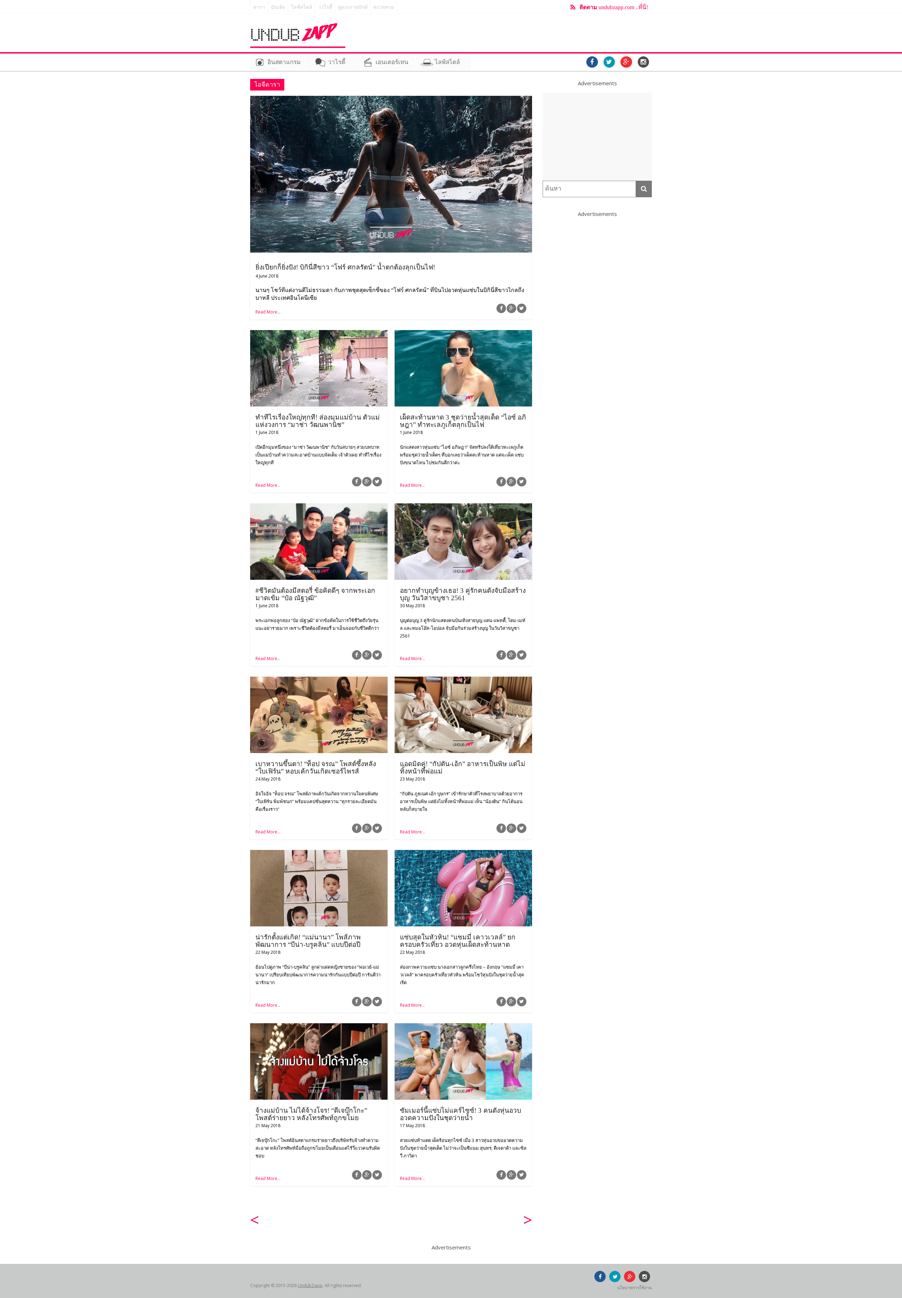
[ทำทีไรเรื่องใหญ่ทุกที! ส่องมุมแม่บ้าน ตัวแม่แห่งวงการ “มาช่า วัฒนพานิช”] (319, 334)
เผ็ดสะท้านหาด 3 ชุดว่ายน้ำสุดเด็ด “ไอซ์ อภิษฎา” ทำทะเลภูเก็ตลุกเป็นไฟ (463, 421)
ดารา (259, 7)
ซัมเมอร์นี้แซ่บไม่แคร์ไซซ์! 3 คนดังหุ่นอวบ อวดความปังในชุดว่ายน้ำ (460, 1114)
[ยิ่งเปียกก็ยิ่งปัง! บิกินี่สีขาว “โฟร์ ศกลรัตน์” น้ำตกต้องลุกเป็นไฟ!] (391, 100)
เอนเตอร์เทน (392, 62)
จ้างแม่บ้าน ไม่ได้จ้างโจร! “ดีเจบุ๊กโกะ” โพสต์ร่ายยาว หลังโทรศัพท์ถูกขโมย (311, 1114)
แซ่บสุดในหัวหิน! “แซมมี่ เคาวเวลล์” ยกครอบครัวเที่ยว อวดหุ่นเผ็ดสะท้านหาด (457, 940)
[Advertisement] (597, 137)
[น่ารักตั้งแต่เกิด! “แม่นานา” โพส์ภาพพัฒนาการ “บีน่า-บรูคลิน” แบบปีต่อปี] (319, 854)
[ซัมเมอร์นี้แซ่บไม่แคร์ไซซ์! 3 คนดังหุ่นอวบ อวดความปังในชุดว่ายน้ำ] (463, 1027)
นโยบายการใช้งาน (634, 1288)
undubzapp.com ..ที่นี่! (614, 7)
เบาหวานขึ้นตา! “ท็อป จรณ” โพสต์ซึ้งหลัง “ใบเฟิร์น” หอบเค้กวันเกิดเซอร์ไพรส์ (315, 767)
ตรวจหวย (383, 7)
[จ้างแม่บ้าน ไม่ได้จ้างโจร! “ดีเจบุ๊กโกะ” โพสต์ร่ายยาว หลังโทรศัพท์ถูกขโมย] (319, 1027)
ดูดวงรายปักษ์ (352, 7)
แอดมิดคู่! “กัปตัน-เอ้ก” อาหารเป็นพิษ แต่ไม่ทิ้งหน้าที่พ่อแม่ (462, 767)
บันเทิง (278, 7)
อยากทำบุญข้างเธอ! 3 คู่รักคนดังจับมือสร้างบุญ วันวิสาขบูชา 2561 (463, 594)
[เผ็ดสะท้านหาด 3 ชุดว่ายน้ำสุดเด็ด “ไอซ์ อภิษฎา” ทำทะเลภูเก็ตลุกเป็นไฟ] (463, 334)
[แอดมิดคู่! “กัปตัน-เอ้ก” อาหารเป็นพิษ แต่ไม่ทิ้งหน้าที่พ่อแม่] (463, 681)
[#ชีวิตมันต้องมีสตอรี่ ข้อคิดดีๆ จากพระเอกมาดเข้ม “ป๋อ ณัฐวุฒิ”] (319, 507)
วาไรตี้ (325, 7)
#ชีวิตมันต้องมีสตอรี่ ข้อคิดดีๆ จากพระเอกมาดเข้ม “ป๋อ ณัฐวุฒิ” (315, 594)
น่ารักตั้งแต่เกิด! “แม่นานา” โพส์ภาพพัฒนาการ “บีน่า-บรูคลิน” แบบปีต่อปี (308, 940)
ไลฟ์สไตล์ (301, 7)
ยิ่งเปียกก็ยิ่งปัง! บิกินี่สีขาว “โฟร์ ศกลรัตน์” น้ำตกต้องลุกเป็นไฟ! (345, 267)
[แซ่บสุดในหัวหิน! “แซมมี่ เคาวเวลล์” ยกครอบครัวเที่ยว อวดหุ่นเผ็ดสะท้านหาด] (463, 854)
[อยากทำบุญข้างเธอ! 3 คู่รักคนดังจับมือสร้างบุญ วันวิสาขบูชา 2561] (463, 507)
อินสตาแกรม (284, 62)
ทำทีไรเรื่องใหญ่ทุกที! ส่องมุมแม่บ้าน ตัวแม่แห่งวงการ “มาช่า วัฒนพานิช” (317, 421)
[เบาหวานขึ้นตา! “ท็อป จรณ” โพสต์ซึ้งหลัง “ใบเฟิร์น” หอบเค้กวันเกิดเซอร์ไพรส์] (319, 681)
